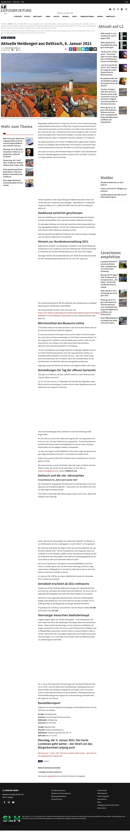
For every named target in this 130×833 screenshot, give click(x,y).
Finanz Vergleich (103, 796)
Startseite (18, 16)
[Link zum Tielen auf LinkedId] (87, 49)
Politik (27, 16)
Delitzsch (46, 761)
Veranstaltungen (87, 16)
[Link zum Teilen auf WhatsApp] (79, 49)
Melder (99, 16)
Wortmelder (11, 37)
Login (126, 2)
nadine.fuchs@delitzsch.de (48, 471)
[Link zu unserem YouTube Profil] (110, 9)
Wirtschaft (37, 16)
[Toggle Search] (126, 9)
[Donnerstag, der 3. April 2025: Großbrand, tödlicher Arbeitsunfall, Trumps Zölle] (29, 163)
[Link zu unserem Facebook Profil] (118, 9)
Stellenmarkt (16, 2)
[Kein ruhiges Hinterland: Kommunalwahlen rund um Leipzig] (29, 183)
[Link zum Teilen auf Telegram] (83, 49)
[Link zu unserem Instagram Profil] (114, 9)
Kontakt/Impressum (58, 790)
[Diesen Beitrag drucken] (95, 49)
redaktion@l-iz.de (11, 33)
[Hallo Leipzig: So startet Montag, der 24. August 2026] (122, 294)
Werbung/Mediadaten (58, 796)
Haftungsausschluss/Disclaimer (108, 805)
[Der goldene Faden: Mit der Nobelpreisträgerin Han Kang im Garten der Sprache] (122, 82)
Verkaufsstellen (56, 799)
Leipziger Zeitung (6, 2)
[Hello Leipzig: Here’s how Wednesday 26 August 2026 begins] (122, 45)
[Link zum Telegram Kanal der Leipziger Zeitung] (122, 9)
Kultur (56, 16)
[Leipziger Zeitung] (16, 9)
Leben (48, 16)
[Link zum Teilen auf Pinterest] (75, 49)
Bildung (65, 16)
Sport (74, 16)
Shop (22, 2)
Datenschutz (101, 808)
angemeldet (51, 776)
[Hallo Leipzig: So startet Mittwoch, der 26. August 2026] (122, 36)
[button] (30, 16)
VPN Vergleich (102, 793)
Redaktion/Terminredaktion (61, 793)
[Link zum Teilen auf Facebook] (71, 49)
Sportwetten (101, 799)
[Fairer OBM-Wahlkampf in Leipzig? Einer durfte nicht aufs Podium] (122, 321)
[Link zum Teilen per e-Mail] (91, 49)
